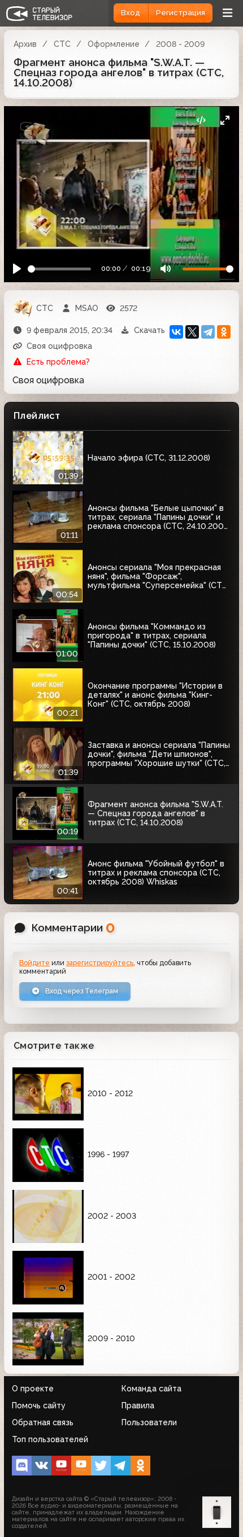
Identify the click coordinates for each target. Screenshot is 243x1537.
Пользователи (149, 1422)
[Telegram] (208, 332)
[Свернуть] (224, 120)
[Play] (17, 269)
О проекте (33, 1388)
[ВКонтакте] (176, 332)
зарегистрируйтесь (99, 962)
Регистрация (180, 12)
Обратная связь (42, 1422)
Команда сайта (151, 1388)
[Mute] (165, 269)
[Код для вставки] (200, 120)
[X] (192, 332)
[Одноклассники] (224, 332)
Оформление (114, 44)
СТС (62, 44)
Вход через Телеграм (81, 991)
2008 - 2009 (180, 44)
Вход (130, 12)
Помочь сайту (39, 1405)
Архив (25, 44)
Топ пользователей (50, 1439)
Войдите (34, 962)
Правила (138, 1405)
